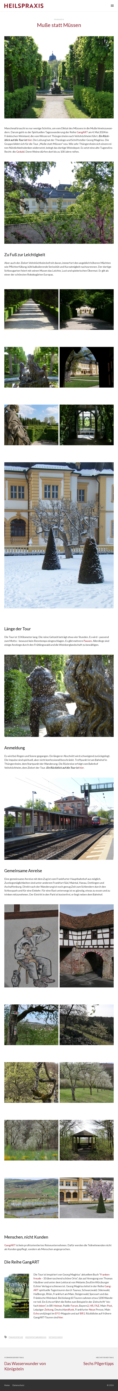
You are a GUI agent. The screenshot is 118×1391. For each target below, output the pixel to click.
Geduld (20, 151)
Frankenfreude (16, 1337)
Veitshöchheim (56, 1337)
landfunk (69, 1309)
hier (29, 139)
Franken (59, 19)
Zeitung (48, 1309)
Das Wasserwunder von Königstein (25, 1366)
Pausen (87, 640)
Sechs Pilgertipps (98, 1363)
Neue (92, 1309)
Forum (74, 1305)
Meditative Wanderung (35, 1337)
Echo (36, 1313)
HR (91, 1305)
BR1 (82, 1313)
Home (7, 1385)
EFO (57, 1313)
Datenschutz (18, 1385)
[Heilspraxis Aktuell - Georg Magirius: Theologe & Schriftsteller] (59, 5)
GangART (82, 132)
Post (109, 1305)
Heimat (58, 1305)
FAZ (96, 1305)
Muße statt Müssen (59, 25)
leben (42, 1305)
